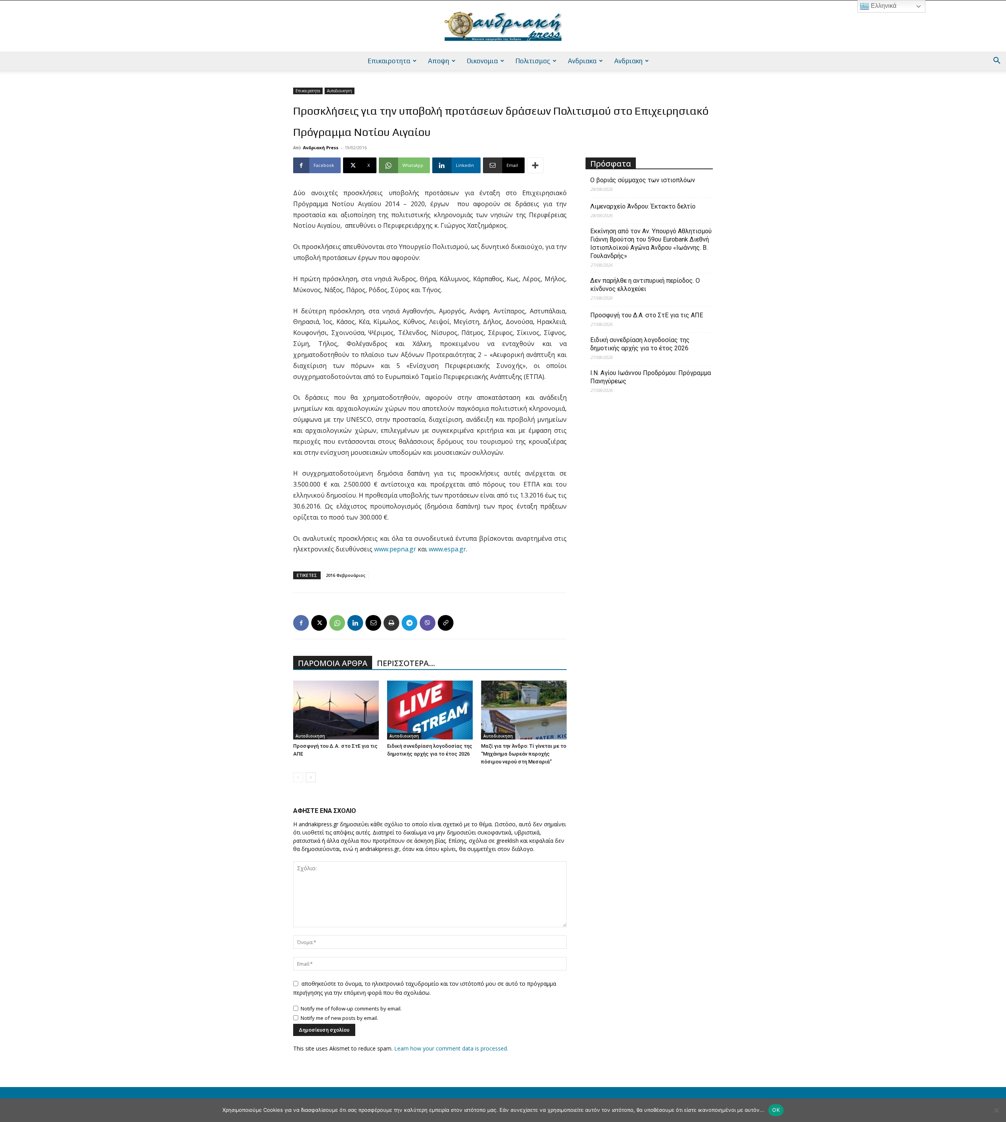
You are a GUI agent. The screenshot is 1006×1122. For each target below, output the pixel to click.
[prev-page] (298, 777)
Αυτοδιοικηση (339, 90)
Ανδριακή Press (320, 147)
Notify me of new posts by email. (339, 1017)
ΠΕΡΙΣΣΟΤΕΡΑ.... (406, 663)
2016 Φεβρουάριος (345, 575)
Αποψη (438, 61)
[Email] (373, 623)
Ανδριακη (628, 61)
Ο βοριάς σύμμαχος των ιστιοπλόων (642, 180)
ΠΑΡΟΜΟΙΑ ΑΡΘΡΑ (332, 663)
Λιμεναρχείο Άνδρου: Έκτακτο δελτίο (643, 206)
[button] (996, 61)
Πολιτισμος (533, 61)
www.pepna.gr (395, 549)
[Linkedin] (355, 623)
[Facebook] (301, 623)
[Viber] (427, 623)
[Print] (391, 623)
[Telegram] (409, 623)
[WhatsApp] (337, 623)
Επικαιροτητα (389, 61)
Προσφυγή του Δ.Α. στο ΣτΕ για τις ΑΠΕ (646, 315)
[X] (319, 623)
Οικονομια (482, 61)
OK (776, 1110)
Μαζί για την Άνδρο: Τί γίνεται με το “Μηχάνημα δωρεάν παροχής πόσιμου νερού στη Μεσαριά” (523, 754)
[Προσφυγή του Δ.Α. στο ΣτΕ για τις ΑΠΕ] (336, 710)
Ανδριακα (582, 61)
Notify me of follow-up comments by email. (351, 1008)
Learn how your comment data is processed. (451, 1048)
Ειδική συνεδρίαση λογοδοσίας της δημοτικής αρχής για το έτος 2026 (640, 344)
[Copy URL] (445, 623)
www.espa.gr (447, 549)
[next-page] (311, 777)
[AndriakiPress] (503, 26)
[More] (535, 165)
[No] (996, 1110)
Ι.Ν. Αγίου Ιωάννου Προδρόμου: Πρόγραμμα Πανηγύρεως (650, 377)
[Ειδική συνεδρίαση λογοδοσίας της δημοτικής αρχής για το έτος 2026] (430, 710)
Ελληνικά (882, 5)
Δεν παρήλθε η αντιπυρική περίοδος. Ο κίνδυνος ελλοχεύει (645, 285)
